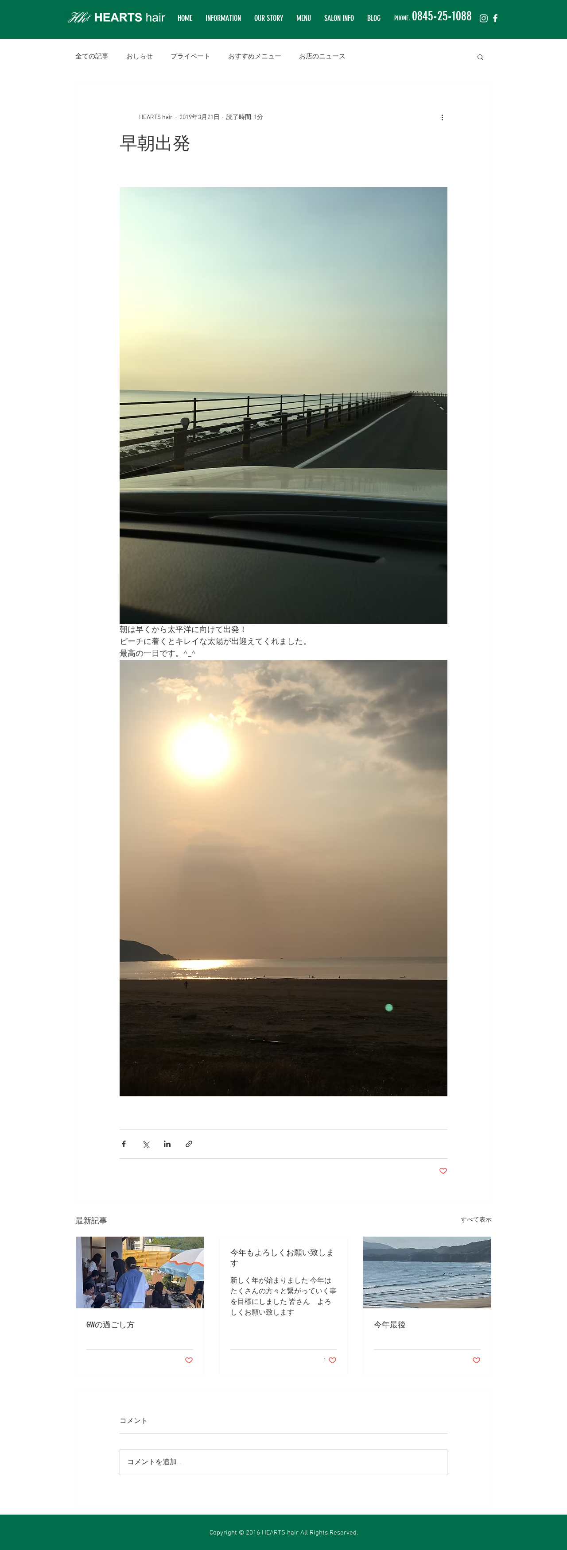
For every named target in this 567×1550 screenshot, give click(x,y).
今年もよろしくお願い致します (282, 1258)
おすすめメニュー (254, 57)
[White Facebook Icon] (495, 18)
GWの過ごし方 (110, 1325)
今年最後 (390, 1325)
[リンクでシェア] (189, 1144)
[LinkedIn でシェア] (167, 1144)
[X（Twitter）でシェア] (145, 1144)
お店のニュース (322, 57)
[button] (480, 56)
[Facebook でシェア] (124, 1144)
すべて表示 (476, 1220)
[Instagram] (483, 18)
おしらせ (139, 57)
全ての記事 (92, 57)
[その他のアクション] (442, 117)
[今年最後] (427, 1272)
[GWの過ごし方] (140, 1272)
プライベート (190, 57)
